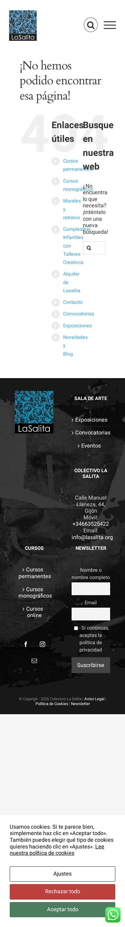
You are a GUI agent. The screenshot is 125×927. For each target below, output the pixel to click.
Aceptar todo (62, 909)
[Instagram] (42, 644)
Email (91, 602)
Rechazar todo (62, 891)
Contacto (73, 302)
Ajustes (62, 874)
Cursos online (34, 612)
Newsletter (80, 704)
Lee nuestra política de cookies (57, 850)
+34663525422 (91, 524)
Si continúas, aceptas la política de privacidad (94, 639)
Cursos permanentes (34, 573)
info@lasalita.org (92, 537)
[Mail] (34, 660)
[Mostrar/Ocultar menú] (110, 25)
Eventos (91, 446)
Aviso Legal (94, 699)
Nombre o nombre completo (91, 574)
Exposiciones (77, 325)
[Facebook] (25, 644)
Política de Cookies (51, 704)
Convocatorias (78, 314)
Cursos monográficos (34, 592)
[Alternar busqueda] (91, 25)
